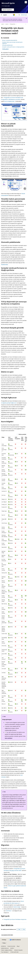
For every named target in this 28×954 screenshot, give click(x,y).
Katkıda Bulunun (5, 948)
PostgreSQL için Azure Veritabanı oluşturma (15, 919)
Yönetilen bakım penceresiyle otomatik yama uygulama (12, 42)
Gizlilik (11, 948)
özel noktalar (8, 738)
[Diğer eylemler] (26, 24)
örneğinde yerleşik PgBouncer (9, 403)
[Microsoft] (14, 15)
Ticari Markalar (4, 952)
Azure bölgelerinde (9, 101)
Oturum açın (24, 14)
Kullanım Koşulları (18, 950)
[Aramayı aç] (19, 15)
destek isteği (16, 907)
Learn (2, 24)
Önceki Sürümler (11, 946)
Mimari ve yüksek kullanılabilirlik (9, 40)
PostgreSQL (12, 24)
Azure (7, 24)
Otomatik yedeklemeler (7, 45)
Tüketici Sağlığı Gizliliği (6, 950)
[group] (14, 574)
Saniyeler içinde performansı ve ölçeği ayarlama (13, 47)
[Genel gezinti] (1, 15)
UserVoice (8, 910)
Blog (18, 946)
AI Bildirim (3, 946)
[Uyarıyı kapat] (26, 2)
